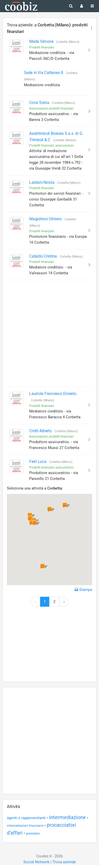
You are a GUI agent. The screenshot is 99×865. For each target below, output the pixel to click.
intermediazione (67, 817)
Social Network (36, 862)
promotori (33, 833)
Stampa (85, 589)
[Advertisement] (49, 333)
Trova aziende (64, 862)
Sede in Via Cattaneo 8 (44, 72)
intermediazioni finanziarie (25, 825)
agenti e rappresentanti (26, 818)
